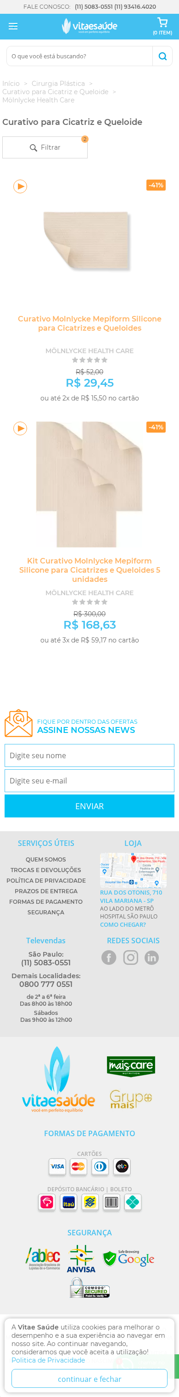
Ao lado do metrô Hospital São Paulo (131, 908)
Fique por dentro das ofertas (87, 726)
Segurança (46, 912)
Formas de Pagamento (46, 901)
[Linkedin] (152, 957)
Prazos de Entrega (46, 891)
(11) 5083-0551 (94, 6)
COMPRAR (134, 413)
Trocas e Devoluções (46, 870)
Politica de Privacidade (48, 1360)
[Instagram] (130, 957)
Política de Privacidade (46, 880)
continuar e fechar (90, 1379)
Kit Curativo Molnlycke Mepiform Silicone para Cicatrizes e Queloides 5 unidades (89, 570)
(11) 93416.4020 (135, 6)
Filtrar (62, 144)
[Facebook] (109, 957)
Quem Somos (46, 859)
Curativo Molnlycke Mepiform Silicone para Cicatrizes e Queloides (90, 323)
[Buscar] (162, 56)
